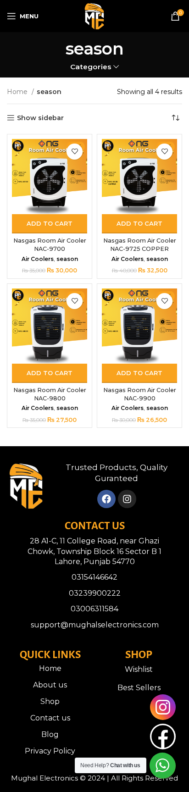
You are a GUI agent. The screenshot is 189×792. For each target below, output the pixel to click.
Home (18, 92)
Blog (50, 734)
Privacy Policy (50, 751)
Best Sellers (139, 687)
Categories (90, 66)
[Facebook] (106, 499)
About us (50, 685)
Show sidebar (40, 118)
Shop (50, 701)
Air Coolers (38, 258)
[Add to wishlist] (75, 152)
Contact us (50, 718)
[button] (49, 223)
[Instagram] (127, 499)
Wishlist (139, 669)
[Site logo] (94, 15)
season (67, 258)
